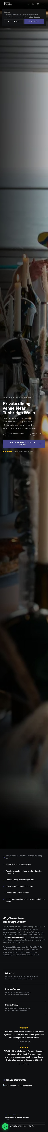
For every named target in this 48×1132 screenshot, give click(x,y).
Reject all (13, 21)
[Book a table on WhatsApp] (5, 1126)
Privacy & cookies (34, 17)
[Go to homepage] (8, 4)
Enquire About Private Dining (22, 443)
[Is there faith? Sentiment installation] (28, 4)
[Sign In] (33, 4)
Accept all (34, 21)
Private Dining (13, 397)
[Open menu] (43, 4)
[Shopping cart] (37, 3)
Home (5, 397)
